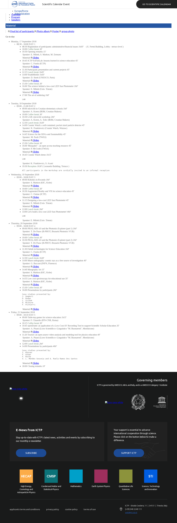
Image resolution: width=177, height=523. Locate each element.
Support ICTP (128, 453)
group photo (67, 31)
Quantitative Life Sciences (126, 487)
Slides (35, 57)
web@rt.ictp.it (131, 512)
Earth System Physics (101, 486)
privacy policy (52, 509)
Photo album (43, 31)
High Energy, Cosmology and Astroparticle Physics (26, 489)
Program (15, 17)
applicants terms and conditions (25, 509)
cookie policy (71, 509)
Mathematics (76, 486)
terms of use (90, 509)
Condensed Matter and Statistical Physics (51, 487)
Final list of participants (22, 31)
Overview (15, 14)
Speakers (15, 20)
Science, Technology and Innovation (151, 487)
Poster (55, 31)
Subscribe (31, 453)
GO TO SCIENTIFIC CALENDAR (156, 4)
